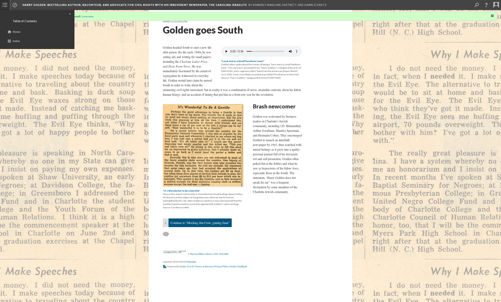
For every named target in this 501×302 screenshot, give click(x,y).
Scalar (183, 266)
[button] (486, 5)
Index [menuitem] (16, 41)
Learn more (88, 16)
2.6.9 (190, 266)
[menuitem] (5, 5)
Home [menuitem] (16, 31)
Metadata (191, 261)
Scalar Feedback (238, 266)
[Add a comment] (167, 234)
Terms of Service (204, 266)
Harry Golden (172, 21)
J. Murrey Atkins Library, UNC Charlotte (208, 253)
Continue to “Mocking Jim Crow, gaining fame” (200, 223)
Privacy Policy (221, 266)
